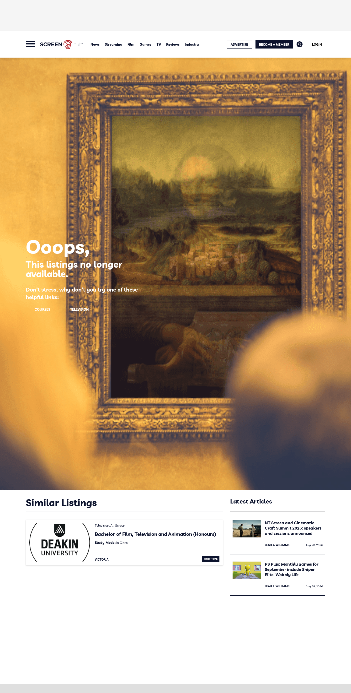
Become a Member (274, 44)
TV (159, 44)
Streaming (113, 44)
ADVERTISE (239, 44)
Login (317, 44)
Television (79, 309)
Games (145, 44)
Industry (192, 44)
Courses (42, 309)
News (95, 44)
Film (131, 44)
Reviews (173, 44)
